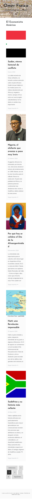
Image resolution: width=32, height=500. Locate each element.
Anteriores (12, 468)
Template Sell (16, 494)
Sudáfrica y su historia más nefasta (15, 405)
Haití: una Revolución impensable (13, 324)
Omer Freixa (16, 6)
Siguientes (17, 477)
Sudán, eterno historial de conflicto (15, 65)
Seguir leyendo (12, 108)
